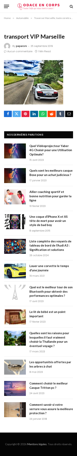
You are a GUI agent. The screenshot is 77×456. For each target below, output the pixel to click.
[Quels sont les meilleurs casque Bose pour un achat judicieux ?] (15, 175)
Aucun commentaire (19, 51)
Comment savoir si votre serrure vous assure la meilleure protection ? (51, 409)
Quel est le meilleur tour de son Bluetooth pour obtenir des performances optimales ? (51, 291)
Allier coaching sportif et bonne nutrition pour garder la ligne (50, 196)
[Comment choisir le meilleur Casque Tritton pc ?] (15, 388)
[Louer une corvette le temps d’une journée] (15, 270)
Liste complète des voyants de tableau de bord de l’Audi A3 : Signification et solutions (50, 245)
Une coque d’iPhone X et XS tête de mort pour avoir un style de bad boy (48, 221)
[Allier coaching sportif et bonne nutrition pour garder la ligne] (15, 196)
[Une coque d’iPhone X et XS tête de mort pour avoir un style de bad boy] (15, 221)
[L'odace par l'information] (38, 6)
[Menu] (6, 6)
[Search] (71, 6)
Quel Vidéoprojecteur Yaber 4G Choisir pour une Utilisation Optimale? (50, 150)
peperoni (21, 46)
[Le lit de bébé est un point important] (15, 316)
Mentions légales (37, 444)
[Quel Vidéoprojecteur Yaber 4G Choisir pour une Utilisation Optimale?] (15, 150)
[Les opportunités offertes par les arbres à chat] (15, 367)
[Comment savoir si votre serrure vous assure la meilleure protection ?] (15, 409)
